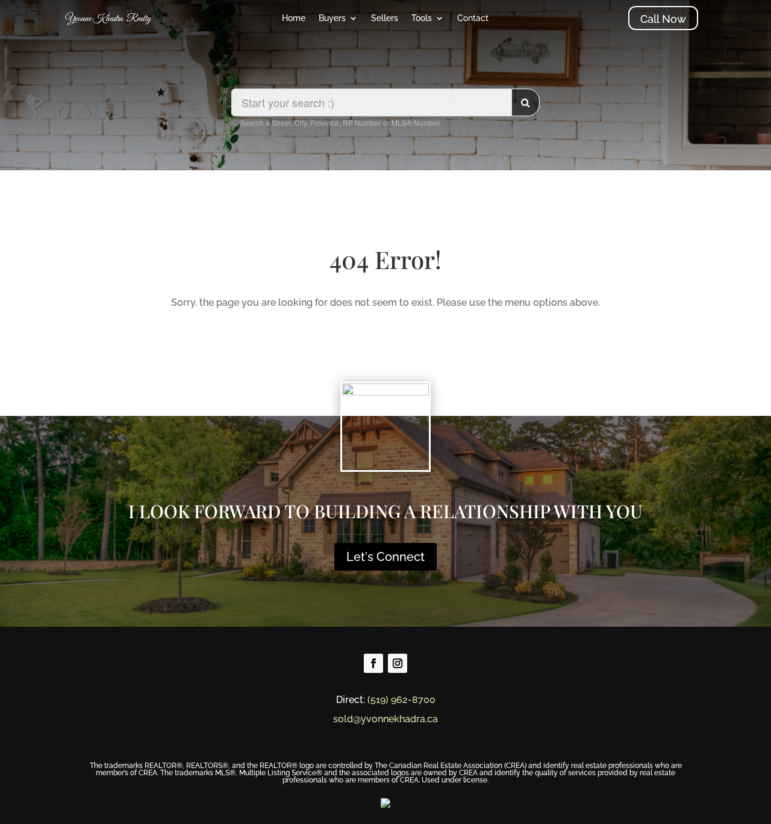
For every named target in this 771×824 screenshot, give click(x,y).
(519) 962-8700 (401, 699)
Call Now (663, 19)
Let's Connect (385, 557)
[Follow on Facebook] (373, 663)
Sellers (384, 18)
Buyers (332, 18)
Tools (421, 18)
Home (293, 18)
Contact (473, 18)
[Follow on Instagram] (397, 663)
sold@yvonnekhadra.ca (385, 719)
